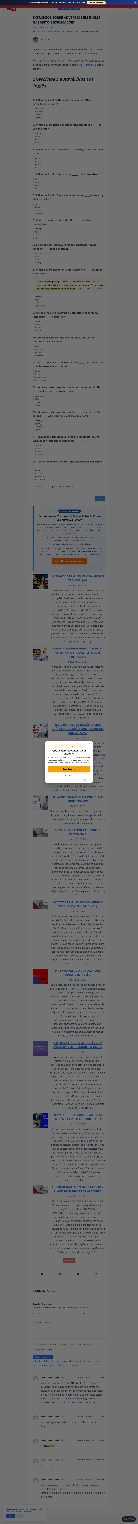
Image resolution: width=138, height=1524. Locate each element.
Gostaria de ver (69, 769)
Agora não (69, 775)
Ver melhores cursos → (96, 2)
